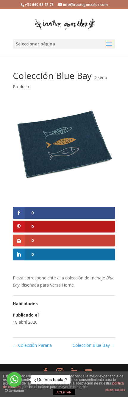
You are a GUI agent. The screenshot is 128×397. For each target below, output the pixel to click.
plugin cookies (115, 389)
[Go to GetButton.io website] (14, 391)
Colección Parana (32, 345)
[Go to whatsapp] (14, 379)
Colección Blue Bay (94, 345)
